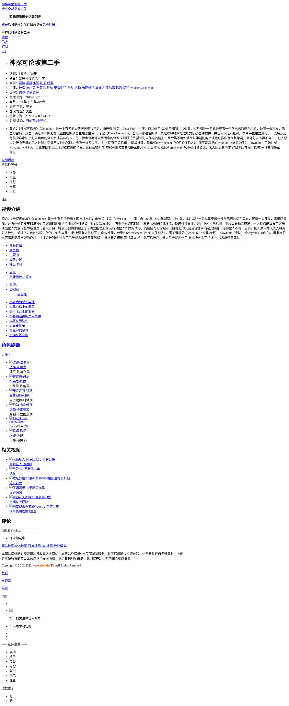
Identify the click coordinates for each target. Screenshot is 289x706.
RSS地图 (21, 546)
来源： (14, 284)
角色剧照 (11, 345)
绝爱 (12, 473)
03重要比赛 (17, 325)
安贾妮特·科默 (64, 87)
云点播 (22, 294)
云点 (12, 272)
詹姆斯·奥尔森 (105, 87)
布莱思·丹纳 (44, 87)
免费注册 (48, 24)
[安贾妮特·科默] (20, 390)
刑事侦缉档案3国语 (22, 511)
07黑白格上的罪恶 (22, 306)
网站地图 (8, 546)
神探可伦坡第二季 (14, 4)
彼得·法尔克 (27, 87)
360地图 (47, 546)
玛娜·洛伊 (122, 87)
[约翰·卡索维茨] (20, 405)
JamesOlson (16, 421)
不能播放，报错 (20, 277)
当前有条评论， (38, 120)
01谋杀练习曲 (18, 335)
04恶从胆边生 (18, 321)
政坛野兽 (15, 483)
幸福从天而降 (18, 502)
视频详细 (15, 245)
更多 (6, 354)
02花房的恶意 (18, 330)
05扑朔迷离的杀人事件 (25, 316)
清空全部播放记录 (14, 9)
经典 (50, 83)
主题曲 (14, 255)
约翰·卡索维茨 (19, 409)
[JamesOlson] (18, 418)
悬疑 (29, 83)
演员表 (14, 250)
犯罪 (43, 83)
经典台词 (15, 259)
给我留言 (60, 546)
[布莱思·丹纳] (19, 376)
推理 (36, 83)
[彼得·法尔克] (19, 362)
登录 (5, 24)
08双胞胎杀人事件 (22, 302)
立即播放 (8, 160)
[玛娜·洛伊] (17, 430)
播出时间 (15, 264)
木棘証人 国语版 (20, 464)
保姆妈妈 (15, 492)
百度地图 (34, 546)
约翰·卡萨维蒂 (84, 87)
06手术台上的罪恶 (22, 311)
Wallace (135, 87)
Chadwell (147, 87)
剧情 (22, 83)
